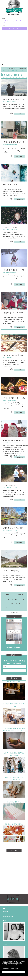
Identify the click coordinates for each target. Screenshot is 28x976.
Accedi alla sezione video (14, 898)
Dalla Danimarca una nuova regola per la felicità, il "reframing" (14, 754)
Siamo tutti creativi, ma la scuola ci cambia (14, 142)
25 (4, 599)
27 (12, 599)
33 (16, 603)
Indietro (20, 594)
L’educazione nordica (10, 227)
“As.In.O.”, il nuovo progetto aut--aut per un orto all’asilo (14, 570)
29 (19, 599)
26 (8, 599)
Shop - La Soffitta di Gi (14, 646)
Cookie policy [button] (5, 968)
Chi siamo (5, 911)
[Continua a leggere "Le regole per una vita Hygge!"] (14, 691)
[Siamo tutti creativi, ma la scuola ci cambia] (14, 130)
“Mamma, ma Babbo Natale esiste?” (14, 312)
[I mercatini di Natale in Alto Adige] (14, 386)
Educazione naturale (22, 68)
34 (19, 603)
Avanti (20, 608)
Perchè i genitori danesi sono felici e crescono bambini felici (14, 778)
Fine (7, 608)
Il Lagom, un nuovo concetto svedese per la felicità (13, 705)
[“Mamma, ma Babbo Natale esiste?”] (14, 300)
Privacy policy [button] (14, 968)
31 (8, 603)
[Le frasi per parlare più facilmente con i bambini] (14, 87)
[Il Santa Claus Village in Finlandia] (14, 428)
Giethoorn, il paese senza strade (13, 528)
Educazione (12, 68)
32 (12, 603)
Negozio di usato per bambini (14, 647)
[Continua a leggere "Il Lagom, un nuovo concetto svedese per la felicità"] (14, 716)
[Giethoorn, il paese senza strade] (14, 516)
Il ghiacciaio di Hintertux (11, 184)
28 (16, 599)
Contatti (5, 914)
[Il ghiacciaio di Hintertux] (14, 172)
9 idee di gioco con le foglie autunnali (14, 824)
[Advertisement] (14, 47)
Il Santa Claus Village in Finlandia (14, 440)
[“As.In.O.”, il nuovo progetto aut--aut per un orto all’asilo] (14, 559)
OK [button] (13, 972)
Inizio (7, 594)
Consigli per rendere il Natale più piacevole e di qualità (14, 355)
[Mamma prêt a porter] (14, 7)
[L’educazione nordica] (14, 215)
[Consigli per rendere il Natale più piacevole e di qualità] (14, 343)
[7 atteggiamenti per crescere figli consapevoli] (14, 473)
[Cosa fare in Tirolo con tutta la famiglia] (14, 258)
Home (7, 68)
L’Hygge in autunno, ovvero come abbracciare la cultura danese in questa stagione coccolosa (14, 729)
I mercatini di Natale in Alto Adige (14, 398)
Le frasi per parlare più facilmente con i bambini (14, 99)
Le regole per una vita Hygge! (14, 682)
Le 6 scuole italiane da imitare (14, 802)
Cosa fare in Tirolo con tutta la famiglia (14, 270)
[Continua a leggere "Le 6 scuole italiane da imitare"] (14, 811)
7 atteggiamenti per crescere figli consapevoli (14, 485)
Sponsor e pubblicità (8, 916)
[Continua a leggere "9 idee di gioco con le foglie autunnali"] (14, 833)
